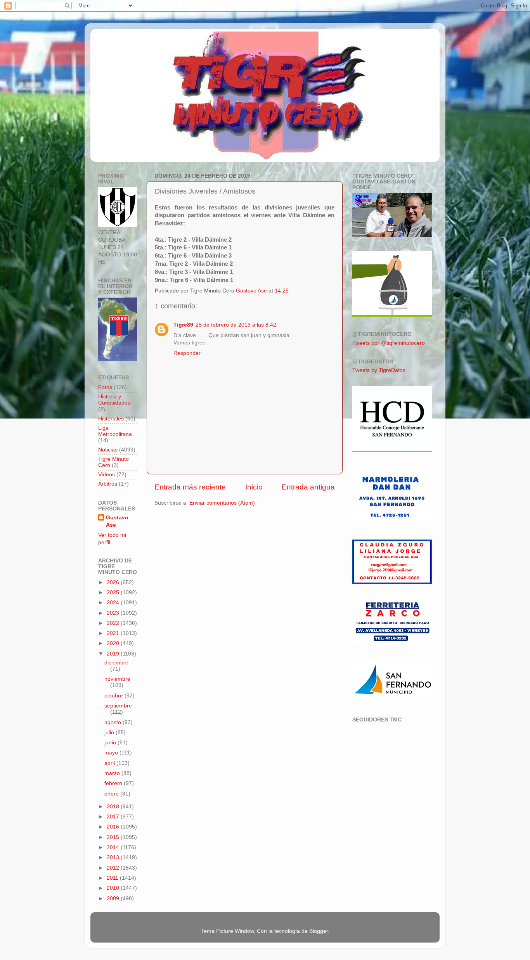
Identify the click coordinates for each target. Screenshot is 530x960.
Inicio (254, 487)
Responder (187, 353)
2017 (114, 817)
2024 (114, 602)
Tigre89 (183, 325)
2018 (114, 807)
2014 (114, 847)
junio (111, 743)
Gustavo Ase (117, 521)
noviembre (117, 679)
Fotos (105, 387)
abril (110, 763)
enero (112, 794)
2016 (114, 827)
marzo (112, 773)
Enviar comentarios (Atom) (222, 503)
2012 (114, 868)
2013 (114, 857)
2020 (114, 643)
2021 (114, 633)
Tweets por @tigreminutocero (388, 343)
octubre (114, 696)
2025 (114, 592)
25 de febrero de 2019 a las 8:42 (236, 325)
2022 (114, 623)
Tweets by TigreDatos (378, 370)
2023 (114, 613)
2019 (114, 654)
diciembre (116, 663)
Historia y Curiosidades (114, 400)
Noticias (108, 450)
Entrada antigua (308, 487)
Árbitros (107, 484)
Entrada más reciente (190, 487)
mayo (112, 753)
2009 (114, 898)
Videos (106, 474)
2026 (114, 582)
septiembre (118, 706)
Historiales (111, 419)
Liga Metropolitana (115, 431)
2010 (114, 888)
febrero (114, 783)
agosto (113, 722)
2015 (114, 837)
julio (110, 732)
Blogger (318, 931)
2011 (113, 878)
